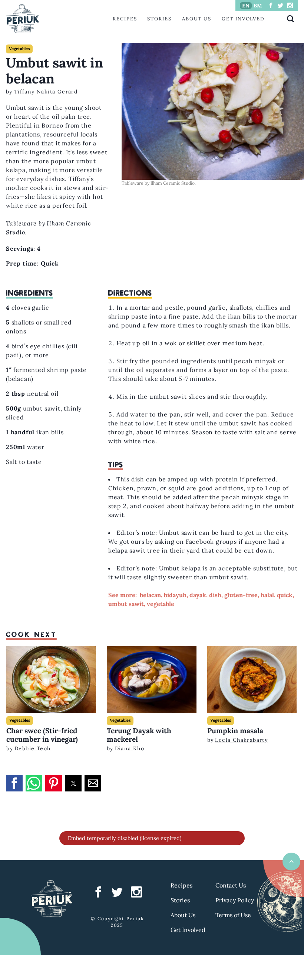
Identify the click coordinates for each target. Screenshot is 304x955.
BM (258, 5)
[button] (14, 783)
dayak (197, 595)
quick (285, 595)
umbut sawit (126, 603)
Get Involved (243, 19)
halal (267, 595)
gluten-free (241, 595)
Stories (159, 19)
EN (246, 5)
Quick (50, 263)
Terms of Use (233, 915)
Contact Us (230, 885)
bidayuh (175, 595)
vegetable (160, 603)
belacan (150, 595)
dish (215, 595)
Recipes (125, 19)
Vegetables (19, 48)
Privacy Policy (234, 900)
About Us (196, 19)
